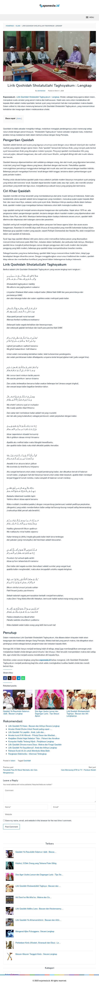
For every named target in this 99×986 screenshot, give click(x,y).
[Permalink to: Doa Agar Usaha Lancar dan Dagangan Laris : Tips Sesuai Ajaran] (49, 699)
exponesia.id (45, 659)
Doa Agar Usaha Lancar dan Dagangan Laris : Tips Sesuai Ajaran (47, 713)
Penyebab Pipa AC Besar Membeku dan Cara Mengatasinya (20, 770)
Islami (13, 760)
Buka (19, 118)
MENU (91, 17)
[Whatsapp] (23, 678)
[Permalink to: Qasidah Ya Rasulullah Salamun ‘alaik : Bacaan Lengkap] (17, 699)
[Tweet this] (9, 678)
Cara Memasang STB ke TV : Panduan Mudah (78, 768)
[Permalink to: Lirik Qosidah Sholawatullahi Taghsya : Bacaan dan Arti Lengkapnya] (81, 699)
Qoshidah (27, 760)
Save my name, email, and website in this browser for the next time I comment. (38, 820)
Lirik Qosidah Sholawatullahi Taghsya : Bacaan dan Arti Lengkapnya (78, 713)
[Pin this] (14, 678)
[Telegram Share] (18, 678)
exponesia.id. (45, 980)
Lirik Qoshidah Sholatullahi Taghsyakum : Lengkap (38, 96)
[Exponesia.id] (49, 5)
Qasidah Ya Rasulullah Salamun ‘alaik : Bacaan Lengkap (16, 712)
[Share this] (5, 678)
